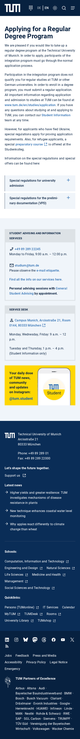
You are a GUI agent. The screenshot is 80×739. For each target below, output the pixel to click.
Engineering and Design (22, 568)
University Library (17, 620)
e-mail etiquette (48, 270)
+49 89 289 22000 (37, 458)
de (39, 8)
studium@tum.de (26, 265)
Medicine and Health (47, 574)
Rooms (52, 614)
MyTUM (11, 614)
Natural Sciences (59, 568)
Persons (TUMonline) (20, 607)
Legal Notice (58, 662)
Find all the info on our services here (35, 279)
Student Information (56, 115)
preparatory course (29, 144)
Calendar (68, 607)
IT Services (50, 607)
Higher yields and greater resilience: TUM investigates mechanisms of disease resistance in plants (38, 498)
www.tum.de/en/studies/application (30, 105)
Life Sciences (14, 574)
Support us (13, 475)
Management (14, 581)
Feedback (22, 655)
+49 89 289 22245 (27, 249)
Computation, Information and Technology (35, 561)
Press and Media (44, 655)
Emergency (12, 668)
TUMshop (45, 620)
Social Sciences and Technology (28, 588)
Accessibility (13, 662)
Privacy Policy (36, 662)
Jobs (8, 655)
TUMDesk (31, 614)
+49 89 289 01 (38, 453)
